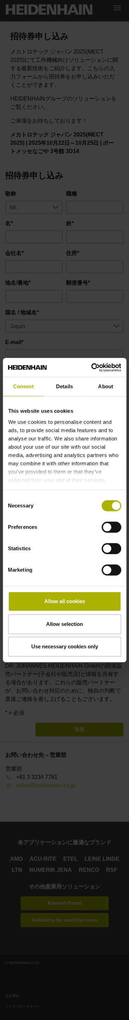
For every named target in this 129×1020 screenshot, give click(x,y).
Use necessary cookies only (64, 646)
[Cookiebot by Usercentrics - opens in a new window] (92, 367)
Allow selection (64, 624)
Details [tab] (64, 386)
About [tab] (105, 386)
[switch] (111, 527)
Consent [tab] (23, 386)
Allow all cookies (64, 601)
